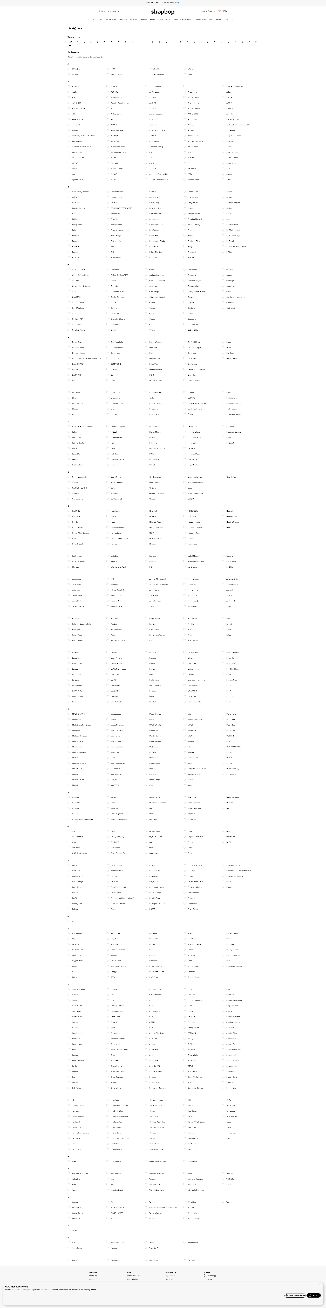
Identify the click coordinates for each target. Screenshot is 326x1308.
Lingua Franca (193, 669)
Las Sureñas (116, 652)
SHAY (113, 1028)
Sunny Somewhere (233, 1049)
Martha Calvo (116, 774)
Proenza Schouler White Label (238, 871)
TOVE (228, 1100)
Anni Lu (191, 125)
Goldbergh (115, 493)
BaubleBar (115, 203)
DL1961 (152, 353)
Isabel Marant (193, 556)
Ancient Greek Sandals (158, 179)
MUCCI (229, 758)
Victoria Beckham (156, 1190)
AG (73, 174)
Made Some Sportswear (81, 725)
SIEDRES (114, 1060)
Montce (191, 785)
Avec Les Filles (232, 152)
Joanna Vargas (194, 601)
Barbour (75, 252)
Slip (151, 1055)
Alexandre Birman (118, 147)
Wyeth (229, 1202)
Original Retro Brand (196, 837)
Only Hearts (154, 853)
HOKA (151, 533)
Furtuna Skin (231, 443)
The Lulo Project (156, 1100)
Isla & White (231, 561)
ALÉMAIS (114, 136)
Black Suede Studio (157, 241)
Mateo (151, 719)
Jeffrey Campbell (117, 590)
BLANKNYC (154, 246)
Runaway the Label (234, 966)
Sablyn (75, 995)
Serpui (113, 995)
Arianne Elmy (193, 179)
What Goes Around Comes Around (163, 1207)
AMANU (152, 136)
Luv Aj (229, 691)
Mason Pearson (155, 714)
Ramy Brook (116, 933)
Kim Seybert (193, 618)
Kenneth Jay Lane (118, 640)
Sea (73, 1077)
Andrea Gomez (194, 97)
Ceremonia (115, 308)
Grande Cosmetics (156, 493)
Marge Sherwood (117, 725)
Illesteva (75, 567)
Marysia (114, 780)
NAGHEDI (76, 803)
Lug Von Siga (231, 680)
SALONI (75, 1028)
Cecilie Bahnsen (117, 297)
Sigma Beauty (116, 1066)
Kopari (229, 624)
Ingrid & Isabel (116, 561)
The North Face (155, 1105)
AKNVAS (114, 125)
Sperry (190, 1011)
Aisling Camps (117, 114)
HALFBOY (76, 516)
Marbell (75, 785)
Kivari (190, 635)
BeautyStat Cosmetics (120, 230)
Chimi (113, 330)
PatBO (74, 898)
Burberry (229, 208)
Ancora (191, 86)
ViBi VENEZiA (154, 1184)
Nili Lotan (153, 819)
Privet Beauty (193, 909)
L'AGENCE (76, 652)
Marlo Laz (115, 752)
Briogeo (191, 246)
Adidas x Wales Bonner (81, 147)
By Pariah (230, 241)
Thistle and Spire (156, 1149)
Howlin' (191, 538)
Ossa (190, 853)
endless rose (154, 398)
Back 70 (75, 203)
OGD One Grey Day (80, 853)
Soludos (152, 1077)
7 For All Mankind (156, 74)
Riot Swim (153, 961)
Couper (229, 275)
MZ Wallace (231, 774)
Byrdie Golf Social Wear (236, 246)
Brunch (229, 192)
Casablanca (115, 280)
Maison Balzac (78, 741)
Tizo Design (192, 1111)
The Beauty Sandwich (119, 1105)
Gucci (190, 488)
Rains (74, 977)
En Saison (153, 409)
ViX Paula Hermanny (196, 1190)
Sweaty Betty (231, 1077)
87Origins (191, 69)
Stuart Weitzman (233, 1017)
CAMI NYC (76, 297)
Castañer (114, 286)
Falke (74, 448)
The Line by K (116, 1149)
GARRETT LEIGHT (79, 488)
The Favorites (116, 1122)
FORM (151, 454)
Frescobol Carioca (233, 432)
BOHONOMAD (193, 197)
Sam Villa (76, 1038)
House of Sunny (194, 533)
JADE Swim (76, 584)
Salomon (75, 1022)
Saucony (75, 1055)
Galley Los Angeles (79, 477)
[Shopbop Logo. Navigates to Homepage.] (162, 12)
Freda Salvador (194, 443)
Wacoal (75, 1202)
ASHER (229, 97)
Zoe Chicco (153, 1260)
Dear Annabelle (117, 342)
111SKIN (75, 74)
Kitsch (190, 629)
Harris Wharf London (80, 533)
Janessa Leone (78, 606)
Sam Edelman (78, 1033)
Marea (113, 719)
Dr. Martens (192, 364)
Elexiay (75, 409)
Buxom (229, 219)
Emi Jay (114, 414)
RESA (113, 977)
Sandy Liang (77, 1044)
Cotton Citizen (194, 330)
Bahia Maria (77, 219)
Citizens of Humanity (157, 297)
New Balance (154, 797)
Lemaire (152, 658)
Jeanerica (114, 584)
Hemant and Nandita (119, 538)
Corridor (191, 313)
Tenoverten (76, 1138)
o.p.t (74, 831)
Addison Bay (77, 125)
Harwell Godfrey (78, 544)
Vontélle (229, 1173)
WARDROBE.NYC (118, 1207)
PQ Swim (191, 871)
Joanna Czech (193, 595)
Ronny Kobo (193, 966)
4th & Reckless (155, 69)
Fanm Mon (76, 454)
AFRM (74, 169)
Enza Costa (154, 414)
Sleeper (152, 1044)
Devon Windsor (155, 342)
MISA (190, 736)
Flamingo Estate (117, 459)
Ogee (113, 831)
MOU (228, 741)
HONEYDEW (193, 511)
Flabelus (114, 454)
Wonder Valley (193, 1218)
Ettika (228, 392)
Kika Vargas (154, 629)
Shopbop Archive (118, 1038)
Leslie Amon (154, 680)
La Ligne (75, 680)
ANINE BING (193, 114)
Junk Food (230, 601)
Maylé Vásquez (155, 741)
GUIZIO (191, 499)
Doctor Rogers (155, 358)
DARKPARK (76, 375)
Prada (190, 876)
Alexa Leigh (115, 141)
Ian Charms (77, 556)
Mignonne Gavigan (195, 719)
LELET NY (153, 652)
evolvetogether (232, 409)
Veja (112, 1179)
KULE (228, 635)
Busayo (229, 214)
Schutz (75, 1071)
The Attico (115, 1100)
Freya (228, 437)
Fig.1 (112, 443)
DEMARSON (116, 364)
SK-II (151, 1017)
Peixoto (75, 909)
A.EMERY (76, 86)
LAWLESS (115, 674)
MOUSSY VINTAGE (234, 747)
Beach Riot (115, 214)
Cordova (191, 308)
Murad (229, 763)
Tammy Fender (78, 1105)
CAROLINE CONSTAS (119, 275)
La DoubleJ (76, 674)
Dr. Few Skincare (194, 342)
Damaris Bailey (78, 347)
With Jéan (192, 1202)
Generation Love (78, 499)
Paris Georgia (77, 882)
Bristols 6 (192, 252)
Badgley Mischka (79, 208)
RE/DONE (115, 944)
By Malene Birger (233, 235)
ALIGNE (114, 174)
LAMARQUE (77, 691)
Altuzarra (153, 125)
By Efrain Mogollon (234, 230)
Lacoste (75, 669)
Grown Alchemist (195, 477)
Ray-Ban (114, 939)
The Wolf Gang (155, 1138)
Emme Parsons (155, 392)
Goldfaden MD (117, 499)
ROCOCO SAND (194, 944)
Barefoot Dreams (118, 192)
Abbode (75, 114)
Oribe (190, 831)
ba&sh (74, 197)
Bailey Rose (77, 224)
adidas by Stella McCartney (83, 136)
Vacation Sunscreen (80, 1173)
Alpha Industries (156, 114)
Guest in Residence (195, 493)
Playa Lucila (154, 882)
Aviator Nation (232, 158)
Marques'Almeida (118, 763)
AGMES (114, 86)
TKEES (190, 1116)
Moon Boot (230, 719)
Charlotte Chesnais (118, 319)
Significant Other (117, 1071)
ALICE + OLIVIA (117, 169)
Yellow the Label (117, 1242)
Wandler (114, 1202)
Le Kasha (114, 696)
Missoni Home (193, 758)
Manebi (75, 774)
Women (70, 37)
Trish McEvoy (231, 1116)
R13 (73, 939)
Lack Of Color (78, 663)
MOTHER (230, 736)
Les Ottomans (155, 685)
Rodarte (191, 950)
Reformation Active (118, 966)
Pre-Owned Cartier (195, 882)
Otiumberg (230, 837)
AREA (190, 174)
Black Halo (153, 235)
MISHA (190, 747)
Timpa (190, 1105)
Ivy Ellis (229, 567)
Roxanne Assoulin (233, 955)
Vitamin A (192, 1184)
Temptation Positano (80, 1133)
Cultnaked (230, 308)
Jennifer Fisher (117, 606)
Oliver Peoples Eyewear (120, 853)
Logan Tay (230, 658)
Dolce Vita (153, 364)
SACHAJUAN (77, 1006)
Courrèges (230, 280)
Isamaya (229, 556)
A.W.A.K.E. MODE (79, 108)
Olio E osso (115, 848)
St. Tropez (192, 1044)
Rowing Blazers (232, 950)
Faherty (75, 432)
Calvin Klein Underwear (81, 286)
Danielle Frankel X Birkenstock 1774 (86, 358)
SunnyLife (230, 1044)
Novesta (229, 803)
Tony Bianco (193, 1138)
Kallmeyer (76, 629)
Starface (191, 1049)
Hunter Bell (230, 511)
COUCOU (230, 269)
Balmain (75, 235)
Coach (152, 330)
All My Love (154, 92)
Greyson (152, 499)
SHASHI (114, 1022)
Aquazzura (192, 169)
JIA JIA (151, 606)
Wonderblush (193, 1213)
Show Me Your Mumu (119, 1049)
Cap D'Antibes (78, 308)
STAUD (191, 1066)
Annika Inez (192, 119)
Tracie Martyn (231, 1105)
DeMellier (114, 369)
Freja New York (194, 465)
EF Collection (77, 403)
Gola (113, 488)
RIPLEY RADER (155, 966)
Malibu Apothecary (79, 763)
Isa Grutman (193, 567)
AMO (151, 158)
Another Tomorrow (195, 141)
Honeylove (192, 516)
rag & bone (76, 955)
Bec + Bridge (116, 235)
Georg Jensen (116, 477)
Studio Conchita (233, 1022)
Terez (74, 1144)
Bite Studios (154, 230)
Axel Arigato (231, 163)
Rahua (74, 966)
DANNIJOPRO (77, 364)
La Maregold (77, 685)
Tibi (189, 1100)
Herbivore (115, 544)
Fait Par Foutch (78, 443)
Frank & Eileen (194, 432)
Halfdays (75, 522)
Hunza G (229, 527)
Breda (190, 230)
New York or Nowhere (158, 803)
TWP (228, 1138)
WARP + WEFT (117, 1213)
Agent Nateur (77, 179)
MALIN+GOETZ (78, 769)
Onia (151, 848)
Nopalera (191, 814)
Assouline (230, 114)
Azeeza (229, 174)
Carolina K (115, 269)
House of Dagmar (195, 527)
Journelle (230, 590)
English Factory (155, 403)
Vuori (228, 1184)
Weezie (152, 1202)
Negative (114, 808)
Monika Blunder (194, 774)
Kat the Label (116, 629)
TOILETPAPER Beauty (196, 1122)
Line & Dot (192, 663)
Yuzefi (151, 1242)
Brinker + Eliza (194, 241)
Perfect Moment (117, 865)
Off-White (76, 848)
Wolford (191, 1207)
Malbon (75, 758)
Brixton (191, 257)
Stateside (191, 1060)
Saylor (74, 1066)
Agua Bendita (116, 97)
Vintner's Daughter (195, 1179)
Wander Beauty (78, 1218)
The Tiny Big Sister (157, 1127)
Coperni (191, 302)
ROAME (191, 939)
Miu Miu (191, 763)
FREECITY (192, 448)
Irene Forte (153, 561)
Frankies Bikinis (194, 437)
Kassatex (114, 618)
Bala (74, 230)
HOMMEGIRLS (155, 538)
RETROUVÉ (154, 939)
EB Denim (76, 392)
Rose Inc (191, 972)
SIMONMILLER (155, 995)
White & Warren (155, 1213)
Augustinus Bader (233, 136)
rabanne (75, 944)
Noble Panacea (194, 803)
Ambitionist (154, 141)
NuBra (229, 808)
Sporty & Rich (193, 1028)
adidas (75, 130)
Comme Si (192, 275)
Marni (113, 758)
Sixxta (151, 1006)
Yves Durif (153, 1248)
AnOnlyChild (193, 130)
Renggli (114, 972)
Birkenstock (154, 219)
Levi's (151, 696)
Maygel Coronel (155, 736)
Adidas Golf (77, 141)
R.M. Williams (77, 933)
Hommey (153, 544)
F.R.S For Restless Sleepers (83, 426)
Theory (152, 1111)
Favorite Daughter (118, 426)
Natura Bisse (116, 803)
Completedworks (194, 286)
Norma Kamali (194, 819)
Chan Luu (115, 313)
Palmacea (76, 871)
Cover (228, 291)
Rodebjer (191, 955)
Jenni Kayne (154, 590)
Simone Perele (116, 1088)
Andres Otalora (194, 108)
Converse (191, 297)
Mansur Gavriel (78, 780)
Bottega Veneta (194, 214)
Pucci (228, 882)
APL (189, 152)
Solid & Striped (155, 1071)
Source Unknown (195, 1000)
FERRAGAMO (116, 437)
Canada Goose (78, 302)
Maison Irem (77, 747)
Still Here (230, 995)
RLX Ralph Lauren (156, 972)
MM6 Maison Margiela (197, 769)
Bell (112, 252)
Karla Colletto (78, 640)
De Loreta (115, 358)
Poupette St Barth (195, 865)
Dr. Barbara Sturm (156, 380)
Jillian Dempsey (194, 579)
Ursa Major (192, 1161)
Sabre (74, 1000)
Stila (228, 989)
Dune (228, 342)
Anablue (152, 169)
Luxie (228, 702)
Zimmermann (116, 1260)
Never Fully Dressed (119, 819)
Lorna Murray (231, 663)
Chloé (151, 269)
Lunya (228, 685)
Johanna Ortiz (231, 579)
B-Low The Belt (155, 252)
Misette (191, 741)
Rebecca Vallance (118, 950)
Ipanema (152, 556)
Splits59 (191, 1022)
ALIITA (113, 179)
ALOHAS (152, 103)
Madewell (76, 730)
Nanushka (76, 814)
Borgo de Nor (193, 203)
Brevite (190, 235)
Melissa (152, 758)
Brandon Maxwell (195, 219)
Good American (155, 477)
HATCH (114, 516)
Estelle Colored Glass (196, 409)
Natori (113, 797)
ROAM (190, 933)
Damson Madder (79, 353)
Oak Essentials (78, 837)
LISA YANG (192, 691)
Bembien (152, 192)
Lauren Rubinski (117, 663)
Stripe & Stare (232, 1006)
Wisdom (152, 1218)
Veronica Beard (117, 1190)
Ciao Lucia (153, 286)
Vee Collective (116, 1173)
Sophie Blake (154, 1082)
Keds (113, 635)
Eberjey (75, 398)
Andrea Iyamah (194, 103)
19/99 (113, 69)
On (150, 842)
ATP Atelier (230, 130)
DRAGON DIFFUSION (196, 369)
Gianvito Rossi (117, 482)
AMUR (151, 163)
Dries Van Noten (194, 380)
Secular (75, 1082)
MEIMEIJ (152, 752)
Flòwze (152, 437)
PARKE (75, 893)
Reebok (114, 955)
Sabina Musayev (79, 989)
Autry (228, 147)
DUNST (229, 347)
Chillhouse (115, 324)
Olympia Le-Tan (155, 837)
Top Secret (192, 1144)
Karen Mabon (77, 635)
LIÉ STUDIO (193, 652)
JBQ (112, 579)
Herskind (153, 511)
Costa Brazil (193, 324)
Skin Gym (153, 1038)
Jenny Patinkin (155, 601)
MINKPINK (192, 730)
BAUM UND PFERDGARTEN (122, 208)
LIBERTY (152, 702)
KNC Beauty (193, 640)
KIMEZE (152, 640)
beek (113, 246)
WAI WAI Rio (77, 1207)
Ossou (229, 831)
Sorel (190, 989)
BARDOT (75, 257)
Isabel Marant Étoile (196, 561)
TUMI (228, 1127)
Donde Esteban (155, 369)
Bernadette (153, 197)
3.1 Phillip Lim (116, 74)
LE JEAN (114, 691)
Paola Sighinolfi (78, 876)
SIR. (151, 1000)
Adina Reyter (77, 152)
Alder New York (117, 130)
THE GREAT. (116, 1133)
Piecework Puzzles (118, 903)
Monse (190, 780)
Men (79, 37)
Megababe (153, 747)
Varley (74, 1190)
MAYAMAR (153, 730)
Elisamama (115, 398)
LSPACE (229, 674)
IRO (150, 567)
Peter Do (114, 882)
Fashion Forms (78, 465)
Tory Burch (192, 1149)
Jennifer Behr (116, 601)
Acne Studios (77, 119)
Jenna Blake (115, 595)
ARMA (228, 92)
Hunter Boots (231, 516)
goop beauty (154, 482)
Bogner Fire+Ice (194, 192)
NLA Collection (194, 797)
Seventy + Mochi (117, 1006)
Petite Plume (116, 893)
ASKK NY (230, 108)
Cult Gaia (230, 302)
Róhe (190, 961)
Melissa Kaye (154, 763)
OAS (74, 842)
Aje (112, 119)
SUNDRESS (231, 1038)
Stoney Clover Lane (234, 1000)
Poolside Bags (155, 893)
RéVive (152, 944)
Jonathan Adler (232, 584)
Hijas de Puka (155, 522)
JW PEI (229, 606)
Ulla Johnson (116, 1161)
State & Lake (193, 1055)
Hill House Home (156, 527)
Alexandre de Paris (118, 152)
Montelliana (231, 714)
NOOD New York (194, 808)
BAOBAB (75, 246)
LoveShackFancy (233, 669)
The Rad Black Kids (157, 1122)
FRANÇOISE (193, 426)
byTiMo (229, 252)
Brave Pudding (194, 224)
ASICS (229, 103)
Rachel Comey (78, 950)
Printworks (192, 903)
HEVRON (153, 516)
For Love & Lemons (157, 448)
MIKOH (190, 725)
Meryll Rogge (154, 780)
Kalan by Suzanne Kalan (82, 624)
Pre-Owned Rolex (195, 887)
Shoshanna (115, 1044)
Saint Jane (76, 1011)
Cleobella (153, 313)
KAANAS (75, 618)
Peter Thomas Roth (118, 887)
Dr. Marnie (192, 358)
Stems (190, 1082)
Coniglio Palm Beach (196, 291)
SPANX (191, 1006)
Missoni (191, 752)
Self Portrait (77, 1088)
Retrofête (153, 933)
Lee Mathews (116, 685)
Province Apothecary (234, 876)
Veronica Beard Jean (157, 1173)
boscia (190, 208)
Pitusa (152, 865)
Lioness (191, 674)
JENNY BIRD (154, 595)
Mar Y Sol (115, 785)
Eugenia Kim (231, 398)
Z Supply (191, 1260)
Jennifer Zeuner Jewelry (158, 584)
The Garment (116, 1127)
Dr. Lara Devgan (194, 347)
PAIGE (74, 865)
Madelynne (76, 719)
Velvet (113, 1184)
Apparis (191, 163)
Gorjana (152, 488)
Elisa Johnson (116, 392)
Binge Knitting (155, 208)
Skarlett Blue (154, 1011)
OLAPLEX (115, 842)
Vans (74, 1184)
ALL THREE (154, 97)
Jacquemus (76, 579)
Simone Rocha (155, 989)
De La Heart (115, 353)
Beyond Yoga (154, 203)
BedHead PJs (116, 241)
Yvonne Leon (193, 1242)
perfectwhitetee (117, 871)
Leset (151, 674)
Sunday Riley (231, 1033)
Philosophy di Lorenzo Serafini (123, 898)
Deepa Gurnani (117, 347)
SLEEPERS (153, 1049)
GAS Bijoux (76, 493)
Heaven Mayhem (117, 527)
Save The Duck (78, 1060)
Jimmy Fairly (193, 590)
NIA (150, 808)
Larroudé (75, 702)
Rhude (151, 955)
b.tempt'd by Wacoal (80, 192)
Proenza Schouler (233, 865)
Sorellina (191, 995)
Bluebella (153, 257)
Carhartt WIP (77, 319)
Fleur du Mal (116, 465)
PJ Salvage (153, 876)
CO (150, 324)
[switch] (68, 69)
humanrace (192, 544)
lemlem (152, 663)
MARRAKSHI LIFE (118, 769)
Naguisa (75, 808)
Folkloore (153, 443)
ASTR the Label (232, 119)
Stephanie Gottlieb (195, 1088)
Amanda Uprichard (157, 130)
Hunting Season (232, 522)
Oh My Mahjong (117, 837)
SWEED (229, 1082)
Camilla (75, 291)
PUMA (229, 887)
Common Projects (195, 280)
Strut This (230, 1011)
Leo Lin (152, 669)
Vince (190, 1173)
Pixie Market (154, 871)
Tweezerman (231, 1133)
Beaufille (114, 219)
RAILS (74, 972)
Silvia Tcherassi (117, 1077)
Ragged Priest (77, 961)
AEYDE (75, 163)
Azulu (228, 179)
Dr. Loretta (192, 353)
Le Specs (153, 691)
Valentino (76, 1179)
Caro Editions (77, 324)
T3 (73, 1100)
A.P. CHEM (76, 103)
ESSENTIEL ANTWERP (197, 403)
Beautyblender (116, 224)
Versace (152, 1179)
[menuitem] (102, 11)
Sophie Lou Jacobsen (157, 1088)
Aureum (229, 141)
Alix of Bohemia (155, 86)
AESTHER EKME (79, 158)
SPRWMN (192, 1033)
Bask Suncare (116, 197)
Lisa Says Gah (194, 685)
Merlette (152, 774)
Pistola (114, 909)
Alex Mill (114, 163)
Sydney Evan (231, 1088)
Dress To (191, 375)
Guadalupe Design (195, 482)
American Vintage (156, 147)
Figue (113, 448)
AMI (151, 152)
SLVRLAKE (153, 1060)
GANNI (75, 482)
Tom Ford (191, 1133)
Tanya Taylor (77, 1127)
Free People (192, 459)
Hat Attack (115, 511)
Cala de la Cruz (78, 269)
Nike (151, 814)
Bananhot (76, 241)
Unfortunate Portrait (157, 1161)
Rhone (151, 950)
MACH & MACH (78, 714)
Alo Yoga (152, 108)
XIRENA (75, 1230)
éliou (74, 414)
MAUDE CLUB (155, 725)
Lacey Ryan (77, 658)
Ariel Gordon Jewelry (234, 86)
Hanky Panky (77, 527)
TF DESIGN (76, 1149)
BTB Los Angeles (233, 203)
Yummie (114, 1248)
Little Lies (192, 696)
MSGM (229, 752)
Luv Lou (229, 696)
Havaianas (115, 522)
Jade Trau (76, 590)
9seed (190, 74)
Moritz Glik (230, 730)
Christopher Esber (156, 275)
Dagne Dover (77, 342)
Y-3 (73, 1242)
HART (74, 538)
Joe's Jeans (192, 606)
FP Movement (154, 459)
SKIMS (152, 1022)
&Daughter (76, 69)
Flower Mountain (156, 432)
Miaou (151, 785)
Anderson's (192, 92)
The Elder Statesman (119, 1116)
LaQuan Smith (78, 696)
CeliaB (113, 302)
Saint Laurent (77, 1017)
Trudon (229, 1122)
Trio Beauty (231, 1111)
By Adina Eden (232, 224)
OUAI (228, 842)
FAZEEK (114, 432)
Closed (152, 319)
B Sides (229, 197)
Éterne (190, 414)
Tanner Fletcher (78, 1116)
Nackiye (75, 797)
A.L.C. (74, 92)
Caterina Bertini (117, 291)
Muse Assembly (232, 769)
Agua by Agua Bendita (120, 103)
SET (112, 1000)
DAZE (74, 380)
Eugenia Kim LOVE (234, 403)
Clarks (152, 308)
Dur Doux (230, 353)
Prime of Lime (193, 893)
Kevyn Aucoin (154, 618)
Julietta (229, 595)
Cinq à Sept (154, 291)
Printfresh (192, 898)
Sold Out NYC (154, 1066)
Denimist (114, 375)
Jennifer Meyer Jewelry (158, 579)
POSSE (152, 909)
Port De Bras (154, 898)
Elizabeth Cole (117, 403)
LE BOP (114, 680)
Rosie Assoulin (232, 933)
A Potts (191, 158)
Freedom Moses (194, 454)
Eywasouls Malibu (233, 414)
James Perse (77, 595)
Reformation (116, 961)
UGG (74, 1161)
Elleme (113, 409)
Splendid (191, 1017)
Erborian (191, 392)
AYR (228, 169)
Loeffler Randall (232, 652)
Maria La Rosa (117, 730)
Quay (74, 921)
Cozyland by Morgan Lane (236, 297)
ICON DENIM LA (78, 561)
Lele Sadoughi (116, 702)
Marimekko (115, 736)
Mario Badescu (117, 747)
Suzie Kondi (231, 1071)
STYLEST (230, 1028)
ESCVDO (191, 398)
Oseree (190, 842)
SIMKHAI (114, 1082)
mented (152, 769)
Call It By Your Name (80, 275)
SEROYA (114, 989)
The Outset (153, 1116)
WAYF (113, 1218)
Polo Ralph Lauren (156, 887)
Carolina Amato (78, 330)
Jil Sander (192, 584)
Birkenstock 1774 (156, 224)
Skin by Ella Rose (156, 1033)
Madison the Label (79, 736)
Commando (192, 269)
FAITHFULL (76, 437)
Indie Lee (114, 556)
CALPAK (75, 280)
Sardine (75, 1049)
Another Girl (193, 136)
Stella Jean (192, 1071)
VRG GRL (230, 1179)
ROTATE (229, 939)
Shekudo (114, 1033)
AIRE (113, 108)
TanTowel (76, 1122)
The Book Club (117, 1111)
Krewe (228, 629)
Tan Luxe (75, 1111)
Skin (151, 1028)
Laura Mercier (116, 658)
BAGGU (75, 214)
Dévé (113, 380)
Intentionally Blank (118, 567)
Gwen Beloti (231, 477)
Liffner (190, 658)
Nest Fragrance (117, 814)
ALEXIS (114, 158)
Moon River (231, 725)
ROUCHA (230, 944)
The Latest (115, 1144)
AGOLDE (114, 92)
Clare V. (152, 302)
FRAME (152, 465)
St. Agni (191, 1038)
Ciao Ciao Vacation (157, 280)
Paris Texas (77, 887)
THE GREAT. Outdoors (120, 1138)
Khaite (152, 624)
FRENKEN (230, 426)
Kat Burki (114, 624)
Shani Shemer (116, 1017)
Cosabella (192, 319)
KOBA (228, 618)
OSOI (190, 848)
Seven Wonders (117, 1011)
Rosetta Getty (193, 977)
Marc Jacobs (116, 714)
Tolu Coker (192, 1127)
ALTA (151, 119)
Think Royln (154, 1144)
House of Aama (194, 522)
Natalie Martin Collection (82, 819)
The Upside (153, 1133)
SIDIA (113, 1055)
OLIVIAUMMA (154, 831)
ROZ (228, 961)
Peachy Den (77, 903)
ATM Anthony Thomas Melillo (238, 125)
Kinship (191, 624)
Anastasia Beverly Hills (158, 174)
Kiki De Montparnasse (158, 635)
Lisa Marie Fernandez (196, 680)
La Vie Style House (118, 669)
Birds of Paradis (155, 214)
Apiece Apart (193, 147)
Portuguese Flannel (157, 903)
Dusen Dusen (231, 358)
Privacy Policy (90, 1289)
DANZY (75, 369)
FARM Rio (76, 459)
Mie (189, 714)
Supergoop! (231, 1055)
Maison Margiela (79, 752)
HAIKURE (76, 511)
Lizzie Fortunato (194, 702)
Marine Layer (116, 741)
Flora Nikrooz (154, 426)
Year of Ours (77, 1248)
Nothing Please (232, 797)
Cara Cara (76, 313)
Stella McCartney (195, 1077)
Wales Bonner (77, 1213)
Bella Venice (115, 257)
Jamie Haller (77, 601)
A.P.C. (74, 97)
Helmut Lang (116, 533)
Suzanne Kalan (232, 1066)
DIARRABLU (154, 347)
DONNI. (152, 375)
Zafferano (76, 1260)
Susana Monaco (233, 1060)
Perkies (114, 876)
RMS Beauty (154, 977)
